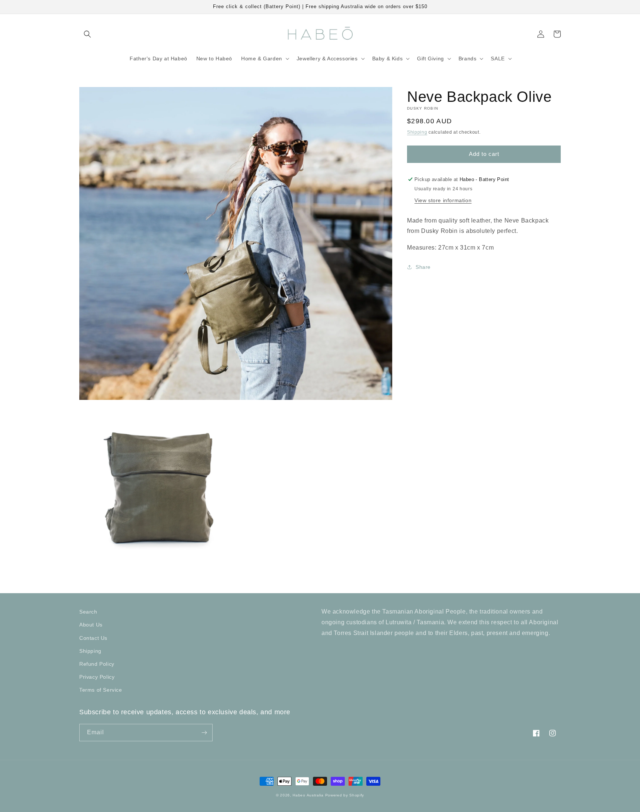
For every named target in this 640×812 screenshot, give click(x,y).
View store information (442, 200)
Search (88, 612)
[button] (87, 34)
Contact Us (93, 638)
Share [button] (423, 267)
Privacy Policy (96, 677)
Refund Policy (96, 664)
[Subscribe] (204, 732)
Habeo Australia (308, 795)
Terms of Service (100, 690)
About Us (91, 625)
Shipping (417, 132)
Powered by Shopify (344, 795)
